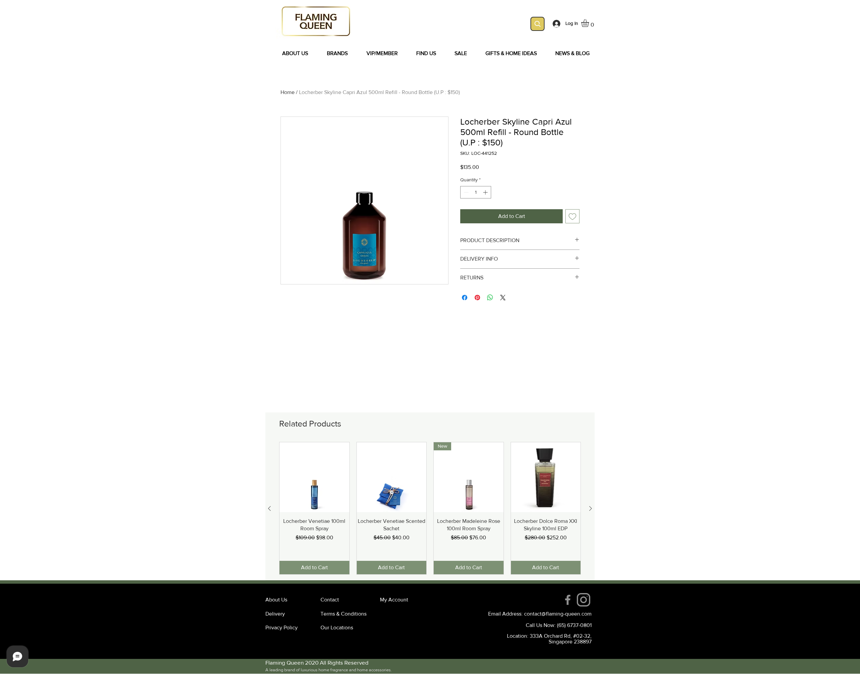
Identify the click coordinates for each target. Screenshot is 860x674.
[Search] (537, 24)
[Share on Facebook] (465, 298)
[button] (589, 23)
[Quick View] (314, 477)
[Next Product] (591, 508)
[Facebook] (567, 599)
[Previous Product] (269, 508)
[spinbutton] (476, 192)
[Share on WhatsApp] (490, 298)
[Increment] (486, 192)
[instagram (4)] (583, 599)
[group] (430, 508)
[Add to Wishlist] (572, 216)
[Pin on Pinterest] (477, 298)
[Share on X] (503, 298)
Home (288, 92)
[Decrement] (465, 192)
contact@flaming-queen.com (558, 614)
